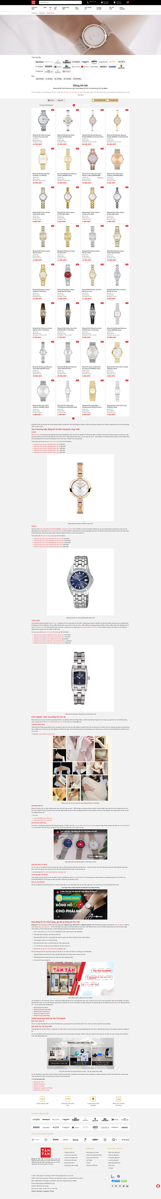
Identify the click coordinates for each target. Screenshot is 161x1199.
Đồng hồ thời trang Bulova (42, 1011)
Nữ (50, 7)
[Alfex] (121, 62)
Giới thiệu (89, 1160)
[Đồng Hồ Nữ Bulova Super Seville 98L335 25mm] (117, 236)
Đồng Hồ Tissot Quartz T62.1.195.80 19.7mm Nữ (47, 639)
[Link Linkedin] (127, 1186)
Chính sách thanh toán (71, 1157)
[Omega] (57, 62)
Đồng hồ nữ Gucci (39, 1082)
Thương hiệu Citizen (67, 529)
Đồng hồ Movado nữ (39, 1084)
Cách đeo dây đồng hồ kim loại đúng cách (54, 872)
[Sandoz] (57, 71)
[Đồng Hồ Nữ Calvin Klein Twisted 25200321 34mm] (117, 352)
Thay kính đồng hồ (113, 1157)
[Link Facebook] (112, 1186)
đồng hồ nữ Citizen (46, 535)
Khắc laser (111, 1165)
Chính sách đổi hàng (70, 1160)
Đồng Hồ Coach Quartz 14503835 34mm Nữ (46, 446)
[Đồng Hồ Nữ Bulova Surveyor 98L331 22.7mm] (93, 275)
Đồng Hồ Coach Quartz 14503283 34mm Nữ (46, 450)
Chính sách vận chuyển (71, 1165)
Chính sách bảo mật (92, 1157)
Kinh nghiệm (122, 8)
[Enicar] (94, 62)
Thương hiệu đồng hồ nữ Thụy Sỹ (89, 627)
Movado (39, 1191)
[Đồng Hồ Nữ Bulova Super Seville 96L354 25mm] (68, 275)
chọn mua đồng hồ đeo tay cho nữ (55, 721)
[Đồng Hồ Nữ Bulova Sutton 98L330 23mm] (43, 236)
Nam (45, 7)
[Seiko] (103, 67)
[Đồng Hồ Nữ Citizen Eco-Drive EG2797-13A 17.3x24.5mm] (43, 314)
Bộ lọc (52, 100)
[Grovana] (39, 67)
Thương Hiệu (34, 8)
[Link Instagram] (120, 1186)
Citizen (33, 1191)
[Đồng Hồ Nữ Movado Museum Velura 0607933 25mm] (68, 352)
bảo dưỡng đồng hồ (53, 948)
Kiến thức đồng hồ (91, 1165)
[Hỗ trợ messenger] (118, 1176)
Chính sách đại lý (69, 1163)
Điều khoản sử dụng (92, 1152)
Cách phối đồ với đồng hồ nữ (47, 734)
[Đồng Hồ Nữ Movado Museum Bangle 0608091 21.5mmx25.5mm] (93, 120)
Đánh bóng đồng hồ (114, 1163)
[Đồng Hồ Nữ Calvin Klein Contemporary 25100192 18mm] (68, 391)
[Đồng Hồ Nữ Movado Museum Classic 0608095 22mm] (68, 159)
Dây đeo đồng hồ (36, 867)
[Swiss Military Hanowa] (67, 71)
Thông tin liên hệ (69, 1152)
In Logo (110, 1168)
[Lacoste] (67, 67)
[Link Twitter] (123, 1186)
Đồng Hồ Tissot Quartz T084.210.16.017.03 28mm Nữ (49, 637)
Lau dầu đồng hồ (113, 1160)
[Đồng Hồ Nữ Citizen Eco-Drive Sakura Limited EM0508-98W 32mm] (93, 159)
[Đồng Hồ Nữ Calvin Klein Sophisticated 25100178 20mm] (93, 391)
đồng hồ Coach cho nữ (51, 441)
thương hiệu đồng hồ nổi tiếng (80, 877)
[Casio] (112, 67)
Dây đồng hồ (88, 8)
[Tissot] (67, 62)
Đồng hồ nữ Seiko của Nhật (41, 1090)
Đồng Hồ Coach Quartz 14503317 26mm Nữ (46, 452)
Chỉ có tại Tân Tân (99, 100)
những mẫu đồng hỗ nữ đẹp (56, 531)
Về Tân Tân (111, 8)
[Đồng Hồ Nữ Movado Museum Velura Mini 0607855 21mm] (43, 352)
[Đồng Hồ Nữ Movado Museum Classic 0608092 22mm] (117, 314)
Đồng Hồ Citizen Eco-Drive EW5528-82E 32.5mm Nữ (48, 542)
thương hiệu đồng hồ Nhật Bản (47, 529)
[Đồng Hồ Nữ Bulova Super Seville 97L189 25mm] (43, 275)
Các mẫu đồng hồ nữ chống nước (43, 818)
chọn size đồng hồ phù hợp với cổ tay (84, 825)
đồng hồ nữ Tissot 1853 (48, 632)
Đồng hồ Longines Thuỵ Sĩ (42, 1013)
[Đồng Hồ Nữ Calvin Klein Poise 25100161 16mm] (117, 391)
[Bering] (48, 62)
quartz (116, 1002)
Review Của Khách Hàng (94, 1155)
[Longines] (85, 62)
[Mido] (112, 62)
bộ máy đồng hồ (119, 924)
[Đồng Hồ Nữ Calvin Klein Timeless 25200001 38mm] (43, 391)
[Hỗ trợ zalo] (112, 1176)
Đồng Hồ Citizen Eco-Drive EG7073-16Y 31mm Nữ (48, 538)
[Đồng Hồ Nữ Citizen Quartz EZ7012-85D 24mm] (68, 198)
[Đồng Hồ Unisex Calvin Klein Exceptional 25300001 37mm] (93, 352)
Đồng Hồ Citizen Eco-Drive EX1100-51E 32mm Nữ (48, 546)
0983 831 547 (92, 1)
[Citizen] (76, 62)
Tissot (52, 1191)
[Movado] (39, 62)
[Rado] (48, 67)
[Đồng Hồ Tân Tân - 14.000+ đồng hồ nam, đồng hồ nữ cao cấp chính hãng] (33, 3)
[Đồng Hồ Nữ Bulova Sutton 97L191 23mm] (68, 236)
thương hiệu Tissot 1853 (40, 627)
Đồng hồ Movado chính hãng (42, 1009)
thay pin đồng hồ (42, 948)
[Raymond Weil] (39, 71)
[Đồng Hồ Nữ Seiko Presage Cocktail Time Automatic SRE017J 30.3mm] (43, 120)
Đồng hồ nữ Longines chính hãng (43, 1088)
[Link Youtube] (116, 1186)
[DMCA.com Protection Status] (123, 1182)
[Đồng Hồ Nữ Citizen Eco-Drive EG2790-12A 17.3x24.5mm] (93, 314)
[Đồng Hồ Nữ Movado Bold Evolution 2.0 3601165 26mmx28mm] (43, 159)
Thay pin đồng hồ (113, 1155)
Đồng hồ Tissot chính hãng (42, 1015)
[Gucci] (103, 62)
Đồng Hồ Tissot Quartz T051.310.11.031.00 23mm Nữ (49, 643)
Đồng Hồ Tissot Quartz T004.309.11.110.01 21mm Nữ (48, 635)
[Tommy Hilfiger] (57, 67)
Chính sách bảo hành (70, 1155)
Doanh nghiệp (99, 8)
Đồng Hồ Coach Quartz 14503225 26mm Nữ (46, 444)
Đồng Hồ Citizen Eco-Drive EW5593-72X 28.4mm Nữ (48, 540)
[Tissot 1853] (75, 1119)
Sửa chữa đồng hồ (114, 1152)
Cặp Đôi (55, 8)
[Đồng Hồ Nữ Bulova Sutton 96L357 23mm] (93, 236)
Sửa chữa (77, 8)
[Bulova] (76, 67)
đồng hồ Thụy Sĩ (53, 623)
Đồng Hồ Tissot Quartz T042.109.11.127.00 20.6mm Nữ (49, 641)
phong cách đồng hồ (43, 926)
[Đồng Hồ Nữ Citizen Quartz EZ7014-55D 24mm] (43, 198)
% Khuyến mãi (113, 100)
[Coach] (48, 71)
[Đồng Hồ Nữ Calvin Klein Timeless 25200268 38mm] (117, 159)
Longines (46, 1191)
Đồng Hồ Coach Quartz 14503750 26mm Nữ (46, 448)
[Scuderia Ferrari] (121, 67)
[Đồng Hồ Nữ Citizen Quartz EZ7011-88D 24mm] (117, 198)
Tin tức (88, 1163)
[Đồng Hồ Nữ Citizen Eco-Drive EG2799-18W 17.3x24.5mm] (68, 314)
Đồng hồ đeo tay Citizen (41, 1007)
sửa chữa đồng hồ (50, 931)
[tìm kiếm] (80, 2)
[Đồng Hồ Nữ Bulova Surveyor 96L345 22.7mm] (117, 275)
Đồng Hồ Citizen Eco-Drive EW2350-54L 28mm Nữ (48, 544)
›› (88, 105)
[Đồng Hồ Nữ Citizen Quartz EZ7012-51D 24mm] (93, 198)
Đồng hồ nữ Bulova (39, 1086)
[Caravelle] (85, 67)
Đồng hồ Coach (35, 434)
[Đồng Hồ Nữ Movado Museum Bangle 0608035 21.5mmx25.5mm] (117, 120)
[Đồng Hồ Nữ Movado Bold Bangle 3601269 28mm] (68, 120)
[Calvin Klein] (94, 67)
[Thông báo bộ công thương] (115, 1182)
